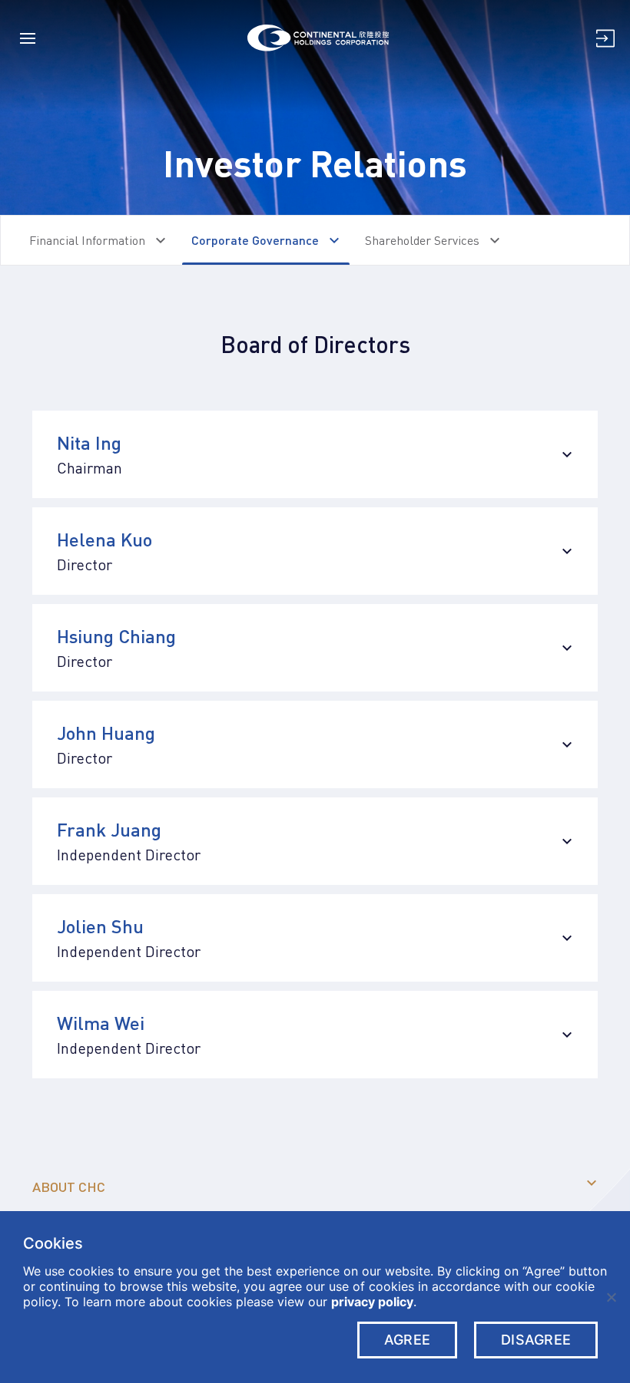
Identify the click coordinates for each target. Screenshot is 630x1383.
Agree (407, 1340)
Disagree (536, 1340)
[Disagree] (610, 1297)
